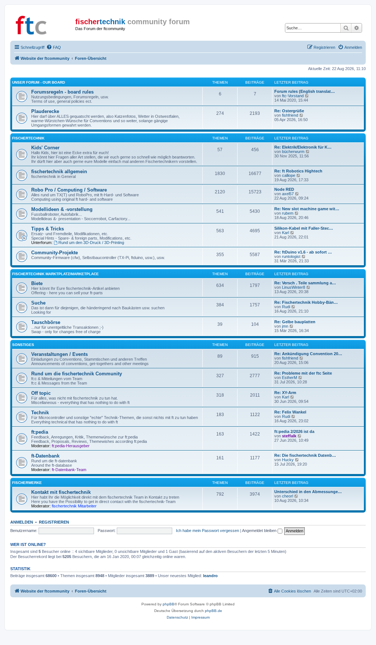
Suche (38, 303)
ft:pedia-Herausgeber (71, 446)
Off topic (41, 393)
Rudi (286, 307)
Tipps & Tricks (47, 229)
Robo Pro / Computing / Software (69, 190)
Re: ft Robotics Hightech (298, 171)
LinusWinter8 (293, 287)
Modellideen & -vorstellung (62, 209)
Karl (285, 232)
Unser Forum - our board (38, 82)
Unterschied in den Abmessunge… (308, 491)
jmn (285, 326)
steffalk (289, 436)
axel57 (288, 194)
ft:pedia (39, 432)
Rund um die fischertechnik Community (76, 373)
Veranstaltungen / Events (59, 354)
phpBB (168, 604)
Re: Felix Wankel (290, 412)
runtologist (291, 256)
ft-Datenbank (45, 456)
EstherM (289, 377)
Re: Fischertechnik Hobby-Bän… (306, 302)
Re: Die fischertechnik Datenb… (305, 455)
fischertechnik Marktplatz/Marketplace (55, 274)
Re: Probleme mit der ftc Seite (303, 373)
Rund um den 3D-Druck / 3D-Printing (91, 242)
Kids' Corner (45, 147)
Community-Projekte (54, 252)
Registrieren (54, 522)
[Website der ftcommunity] (43, 24)
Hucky (288, 460)
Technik (40, 412)
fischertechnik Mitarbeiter (74, 506)
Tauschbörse (45, 322)
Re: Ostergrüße (289, 111)
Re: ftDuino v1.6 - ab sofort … (303, 252)
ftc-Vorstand (293, 96)
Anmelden (21, 522)
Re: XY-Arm (285, 392)
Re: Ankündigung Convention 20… (308, 353)
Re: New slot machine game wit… (306, 209)
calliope (288, 175)
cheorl (287, 496)
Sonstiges (23, 345)
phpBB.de (213, 611)
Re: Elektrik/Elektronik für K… (303, 147)
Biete (37, 283)
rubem (287, 213)
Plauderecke (45, 111)
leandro (210, 575)
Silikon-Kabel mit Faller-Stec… (303, 228)
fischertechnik (28, 138)
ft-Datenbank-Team (69, 469)
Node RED (284, 189)
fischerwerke (27, 483)
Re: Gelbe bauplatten (294, 322)
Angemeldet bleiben (260, 530)
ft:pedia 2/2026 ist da (294, 431)
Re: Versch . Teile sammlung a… (305, 283)
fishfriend (290, 115)
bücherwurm (293, 151)
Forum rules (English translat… (304, 91)
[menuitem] (53, 47)
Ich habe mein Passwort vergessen (207, 530)
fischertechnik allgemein (59, 171)
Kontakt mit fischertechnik (61, 492)
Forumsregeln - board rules (62, 92)
